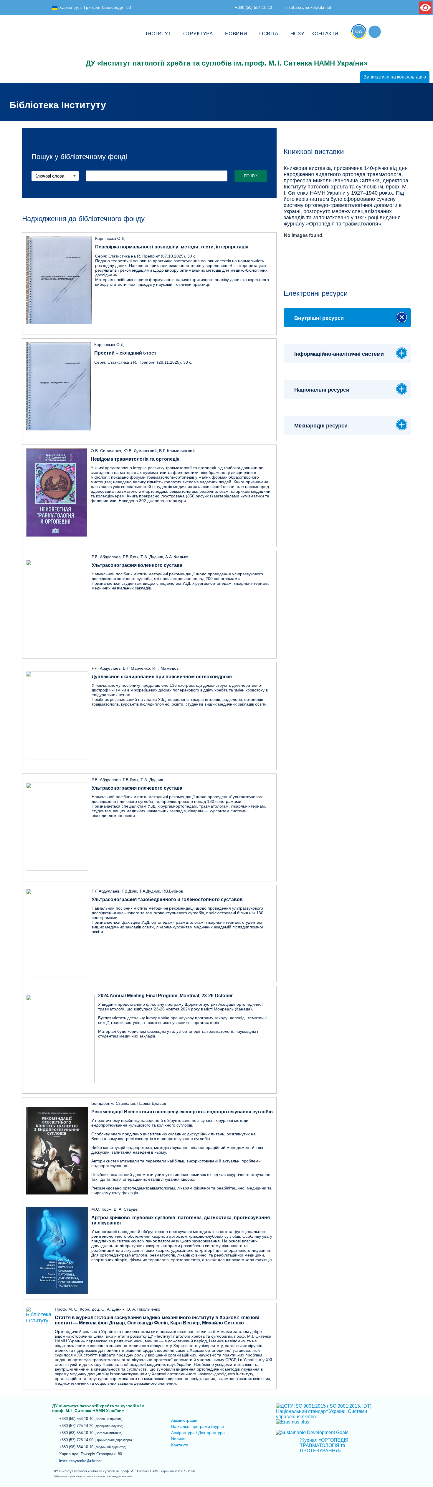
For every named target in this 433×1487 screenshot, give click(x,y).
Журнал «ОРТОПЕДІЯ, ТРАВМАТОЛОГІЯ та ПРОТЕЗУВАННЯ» (325, 1445)
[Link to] (374, 32)
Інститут (158, 33)
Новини (236, 33)
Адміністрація (184, 1420)
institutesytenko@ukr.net (80, 1461)
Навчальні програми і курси (197, 1426)
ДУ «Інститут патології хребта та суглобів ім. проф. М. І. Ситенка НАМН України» (65, 44)
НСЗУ (297, 33)
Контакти (324, 33)
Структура (198, 33)
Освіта (268, 33)
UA (358, 31)
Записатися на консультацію (395, 76)
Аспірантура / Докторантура (198, 1432)
